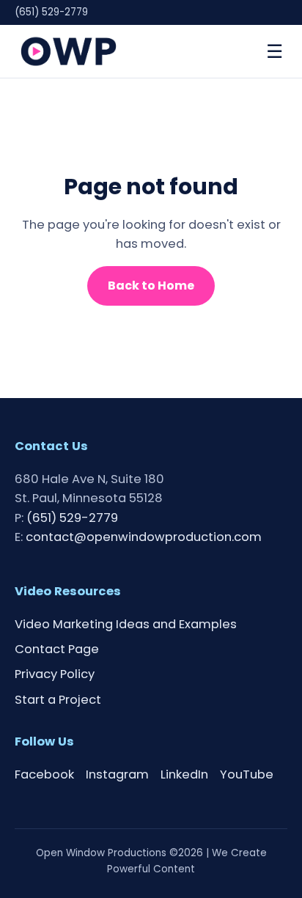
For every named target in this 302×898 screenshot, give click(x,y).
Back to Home (151, 285)
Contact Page (57, 649)
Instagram (117, 774)
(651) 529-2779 (51, 12)
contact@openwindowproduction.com (144, 537)
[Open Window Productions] (68, 51)
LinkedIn (184, 774)
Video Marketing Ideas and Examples (126, 624)
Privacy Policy (55, 674)
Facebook (44, 774)
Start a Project (58, 699)
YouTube (246, 774)
